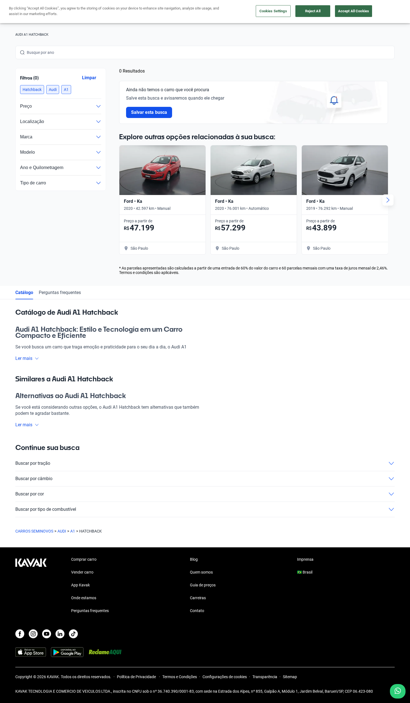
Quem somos (201, 572)
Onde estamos (83, 598)
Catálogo (24, 292)
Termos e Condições (179, 677)
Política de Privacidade (137, 677)
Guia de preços (203, 585)
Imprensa (305, 559)
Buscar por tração (32, 463)
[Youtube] (46, 633)
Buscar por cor (29, 494)
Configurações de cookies (224, 677)
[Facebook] (19, 633)
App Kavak (80, 585)
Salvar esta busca (149, 112)
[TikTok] (73, 633)
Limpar (89, 77)
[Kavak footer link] (31, 585)
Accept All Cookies (353, 11)
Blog (194, 559)
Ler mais (23, 358)
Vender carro (82, 572)
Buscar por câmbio (33, 478)
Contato (197, 610)
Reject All (312, 11)
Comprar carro (84, 559)
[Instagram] (33, 633)
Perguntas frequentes (60, 292)
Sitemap (290, 677)
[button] (32, 89)
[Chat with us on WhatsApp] (397, 691)
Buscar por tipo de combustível (45, 509)
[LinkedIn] (60, 633)
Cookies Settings (273, 11)
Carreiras (198, 598)
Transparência (264, 677)
